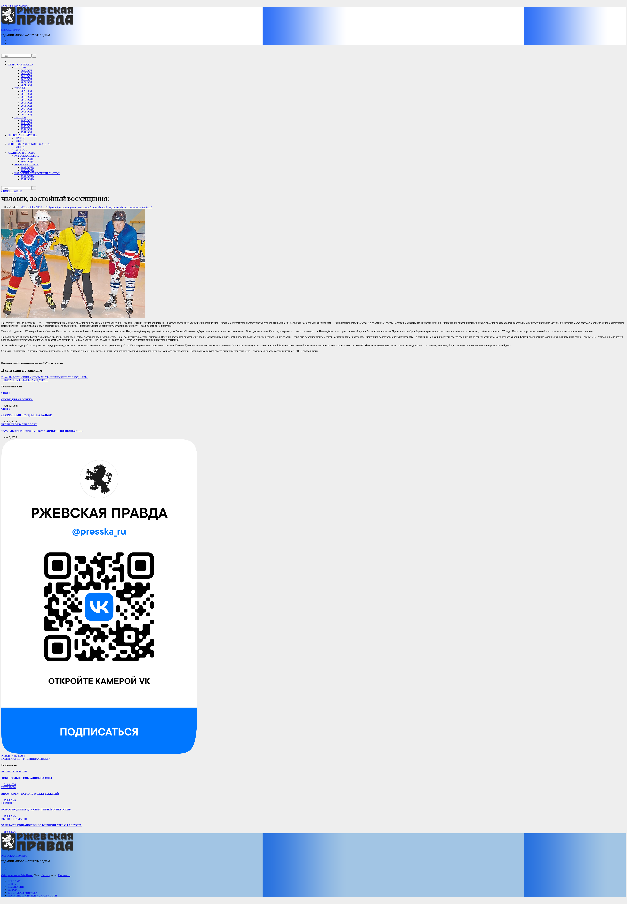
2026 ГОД (26, 70)
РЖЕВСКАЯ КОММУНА (22, 135)
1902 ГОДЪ (27, 176)
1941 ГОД (26, 132)
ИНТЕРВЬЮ (8, 787)
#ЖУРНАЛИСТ (39, 207)
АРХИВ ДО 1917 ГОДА (21, 152)
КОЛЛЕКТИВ (16, 886)
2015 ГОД (26, 105)
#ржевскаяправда (66, 207)
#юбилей (147, 207)
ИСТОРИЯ (14, 889)
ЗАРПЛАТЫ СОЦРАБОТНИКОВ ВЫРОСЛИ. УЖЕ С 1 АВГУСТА (41, 825)
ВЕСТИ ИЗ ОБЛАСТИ (14, 424)
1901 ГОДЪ (27, 179)
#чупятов (114, 207)
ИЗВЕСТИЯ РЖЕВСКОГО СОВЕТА (29, 144)
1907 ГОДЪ (27, 158)
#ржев (52, 207)
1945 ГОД (26, 120)
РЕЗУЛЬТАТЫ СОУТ (13, 755)
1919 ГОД (19, 138)
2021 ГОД (26, 85)
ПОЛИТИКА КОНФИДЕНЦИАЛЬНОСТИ (25, 758)
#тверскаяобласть (87, 207)
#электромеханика (130, 207)
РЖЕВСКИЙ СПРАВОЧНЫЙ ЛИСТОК (37, 173)
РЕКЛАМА (14, 881)
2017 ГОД (26, 99)
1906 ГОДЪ (27, 161)
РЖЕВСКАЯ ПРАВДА (10, 30)
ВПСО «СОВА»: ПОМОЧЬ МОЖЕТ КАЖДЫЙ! (30, 793)
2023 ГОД (26, 79)
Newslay (45, 875)
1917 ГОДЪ (20, 149)
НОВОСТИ (7, 803)
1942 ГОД (26, 129)
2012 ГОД (26, 114)
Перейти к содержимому (15, 5)
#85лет (25, 207)
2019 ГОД (26, 94)
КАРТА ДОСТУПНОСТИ (22, 892)
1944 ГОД (26, 123)
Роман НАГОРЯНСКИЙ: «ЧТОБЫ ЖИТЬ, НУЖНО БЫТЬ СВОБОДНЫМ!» (44, 377)
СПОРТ (6, 191)
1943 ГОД (26, 126)
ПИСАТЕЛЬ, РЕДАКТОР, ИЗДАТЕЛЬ (25, 380)
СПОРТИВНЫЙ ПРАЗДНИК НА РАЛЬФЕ (26, 415)
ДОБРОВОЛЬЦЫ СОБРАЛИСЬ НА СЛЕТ (26, 778)
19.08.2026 (10, 800)
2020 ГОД (26, 91)
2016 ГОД (26, 102)
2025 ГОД (26, 73)
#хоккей (102, 207)
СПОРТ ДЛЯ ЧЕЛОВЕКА (17, 399)
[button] (2, 52)
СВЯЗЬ (12, 883)
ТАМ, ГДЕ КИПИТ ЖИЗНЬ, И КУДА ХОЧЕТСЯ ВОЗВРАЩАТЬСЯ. (42, 431)
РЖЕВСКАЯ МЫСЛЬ (26, 155)
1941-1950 (20, 117)
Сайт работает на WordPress (17, 875)
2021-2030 (20, 67)
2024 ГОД (26, 76)
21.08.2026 (10, 784)
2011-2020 (19, 88)
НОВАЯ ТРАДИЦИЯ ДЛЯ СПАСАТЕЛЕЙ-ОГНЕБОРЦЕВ (36, 809)
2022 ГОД (26, 82)
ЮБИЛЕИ (16, 191)
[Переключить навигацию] (6, 49)
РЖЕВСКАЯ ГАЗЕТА (26, 164)
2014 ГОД (26, 108)
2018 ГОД (26, 97)
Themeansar (64, 875)
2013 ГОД (26, 111)
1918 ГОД (19, 141)
